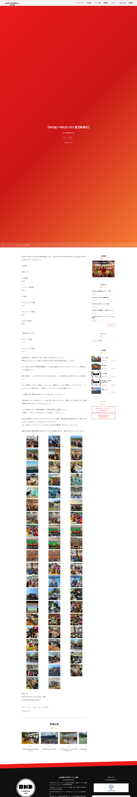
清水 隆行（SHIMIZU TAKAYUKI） (106, 381)
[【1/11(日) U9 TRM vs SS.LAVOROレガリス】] (30, 738)
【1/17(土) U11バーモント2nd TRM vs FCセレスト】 (68, 750)
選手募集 (104, 365)
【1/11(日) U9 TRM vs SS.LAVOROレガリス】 (30, 750)
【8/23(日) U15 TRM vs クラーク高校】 (100, 303)
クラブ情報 (104, 373)
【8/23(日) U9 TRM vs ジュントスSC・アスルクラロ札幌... (103, 317)
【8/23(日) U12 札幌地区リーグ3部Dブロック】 (102, 310)
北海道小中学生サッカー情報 (69, 777)
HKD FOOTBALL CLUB (12, 4)
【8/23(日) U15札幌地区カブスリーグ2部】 (101, 291)
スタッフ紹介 (105, 357)
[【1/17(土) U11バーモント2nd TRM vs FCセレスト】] (68, 738)
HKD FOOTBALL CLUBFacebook (103, 416)
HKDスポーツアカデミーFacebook (103, 409)
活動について (105, 389)
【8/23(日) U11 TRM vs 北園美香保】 (100, 297)
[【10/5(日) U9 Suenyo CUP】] (49, 738)
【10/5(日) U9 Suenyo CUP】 (49, 749)
